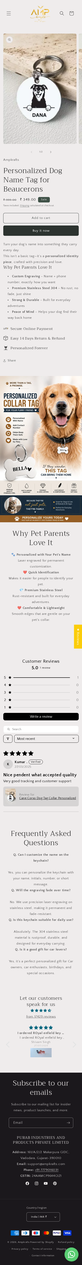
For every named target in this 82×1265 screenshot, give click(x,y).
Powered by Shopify (42, 1242)
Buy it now (41, 231)
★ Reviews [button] (78, 636)
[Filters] (7, 739)
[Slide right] (51, 152)
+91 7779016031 (46, 1170)
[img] (41, 1010)
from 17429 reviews (41, 1016)
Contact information (43, 1255)
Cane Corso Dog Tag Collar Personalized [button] (47, 798)
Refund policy (66, 1242)
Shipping (24, 205)
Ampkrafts (24, 1242)
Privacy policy (20, 1249)
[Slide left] (31, 152)
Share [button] (12, 360)
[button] (9, 13)
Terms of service (42, 1249)
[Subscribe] (68, 1123)
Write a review (41, 717)
